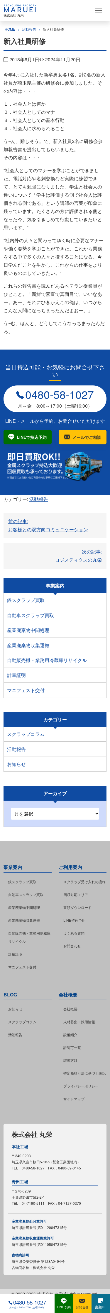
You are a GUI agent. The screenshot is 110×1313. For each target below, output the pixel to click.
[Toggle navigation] (98, 10)
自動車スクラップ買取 (30, 615)
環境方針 (70, 1060)
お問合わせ (72, 945)
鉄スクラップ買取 (26, 600)
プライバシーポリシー (81, 1085)
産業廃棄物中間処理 (28, 630)
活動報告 (29, 29)
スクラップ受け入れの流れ (84, 881)
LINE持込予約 (74, 920)
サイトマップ (73, 1098)
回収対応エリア (75, 894)
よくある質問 (73, 932)
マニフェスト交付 (26, 690)
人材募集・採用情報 (79, 1021)
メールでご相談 (86, 437)
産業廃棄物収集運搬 (28, 645)
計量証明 (16, 675)
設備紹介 (70, 1034)
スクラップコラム (26, 734)
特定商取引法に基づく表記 (84, 1073)
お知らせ (16, 764)
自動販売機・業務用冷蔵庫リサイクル (47, 660)
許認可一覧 (72, 1047)
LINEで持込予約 (32, 437)
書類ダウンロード (77, 907)
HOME (10, 29)
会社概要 (70, 1008)
